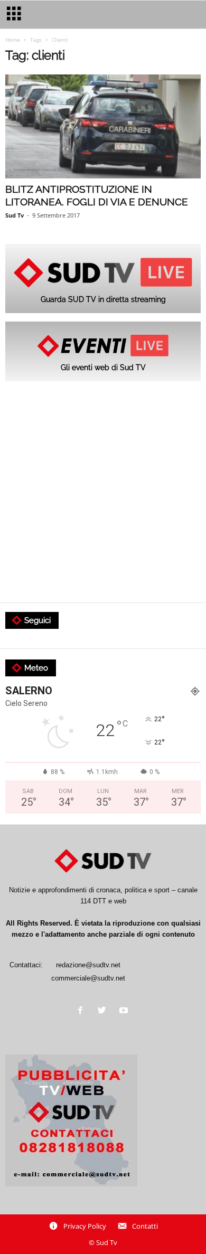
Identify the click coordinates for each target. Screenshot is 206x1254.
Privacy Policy (84, 1226)
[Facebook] (82, 1011)
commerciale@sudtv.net (88, 978)
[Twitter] (104, 1011)
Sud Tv (14, 215)
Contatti (145, 1226)
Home (12, 39)
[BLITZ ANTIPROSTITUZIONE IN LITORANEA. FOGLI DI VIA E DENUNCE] (103, 126)
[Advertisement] (103, 493)
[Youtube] (125, 1011)
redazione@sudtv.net (88, 965)
